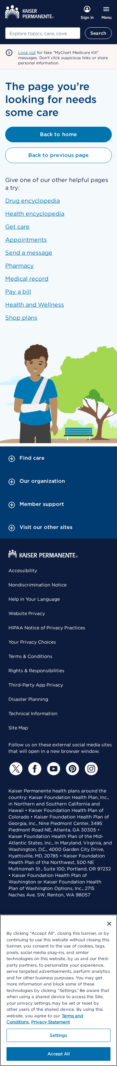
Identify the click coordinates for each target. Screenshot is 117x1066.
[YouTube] (52, 768)
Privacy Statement (50, 1022)
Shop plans (21, 317)
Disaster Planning (28, 699)
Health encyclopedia (34, 213)
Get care (17, 226)
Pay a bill (18, 291)
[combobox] (42, 33)
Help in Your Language (34, 599)
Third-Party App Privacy (35, 684)
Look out (27, 52)
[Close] (109, 924)
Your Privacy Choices (32, 642)
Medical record (26, 278)
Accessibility (22, 570)
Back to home (58, 134)
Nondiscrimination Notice (37, 584)
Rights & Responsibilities (36, 670)
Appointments (26, 239)
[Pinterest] (71, 768)
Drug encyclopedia (32, 200)
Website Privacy (26, 613)
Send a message (28, 252)
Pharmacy (19, 265)
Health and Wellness (34, 304)
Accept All (58, 1053)
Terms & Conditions (30, 656)
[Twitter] (14, 768)
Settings (58, 1035)
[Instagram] (90, 768)
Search (98, 33)
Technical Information (33, 713)
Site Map (18, 727)
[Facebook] (33, 768)
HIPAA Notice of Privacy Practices (46, 627)
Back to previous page (58, 155)
